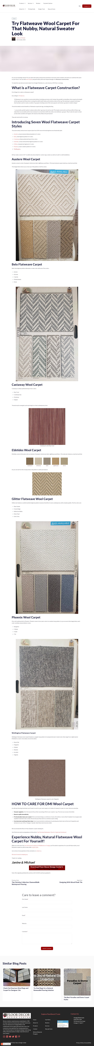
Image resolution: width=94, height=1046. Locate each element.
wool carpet (29, 79)
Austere (16, 134)
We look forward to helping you (20, 854)
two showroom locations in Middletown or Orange (37, 845)
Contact (35, 1029)
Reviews (38, 3)
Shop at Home (51, 9)
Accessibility (87, 1042)
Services (30, 3)
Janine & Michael (21, 37)
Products (21, 3)
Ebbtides (16, 141)
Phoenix (16, 146)
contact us (38, 851)
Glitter (15, 144)
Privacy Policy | (80, 1042)
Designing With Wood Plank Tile (71, 882)
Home (34, 1019)
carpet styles (35, 847)
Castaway (16, 139)
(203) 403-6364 (78, 1019)
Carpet (14, 18)
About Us (21, 9)
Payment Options (47, 3)
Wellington (17, 149)
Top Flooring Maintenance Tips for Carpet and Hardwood (51, 832)
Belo (15, 136)
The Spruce (21, 95)
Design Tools (41, 9)
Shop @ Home (48, 1029)
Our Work (47, 1019)
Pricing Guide (31, 9)
